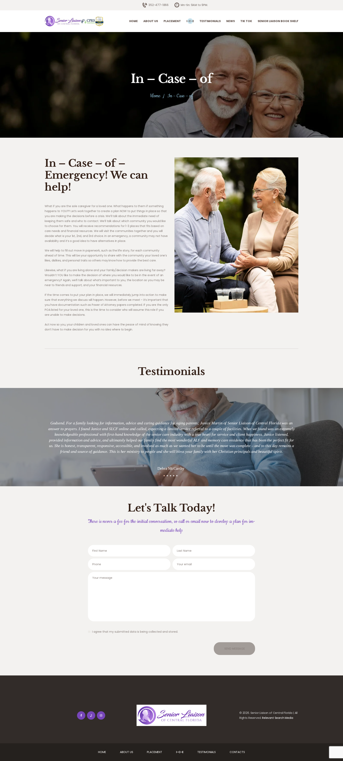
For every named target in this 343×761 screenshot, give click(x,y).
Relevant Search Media (277, 718)
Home (155, 96)
